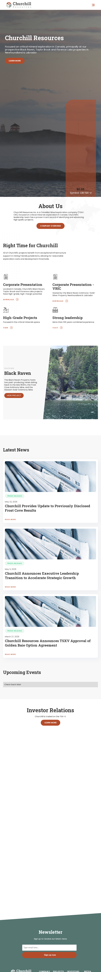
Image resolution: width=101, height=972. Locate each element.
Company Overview (50, 225)
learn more (15, 60)
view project (14, 395)
